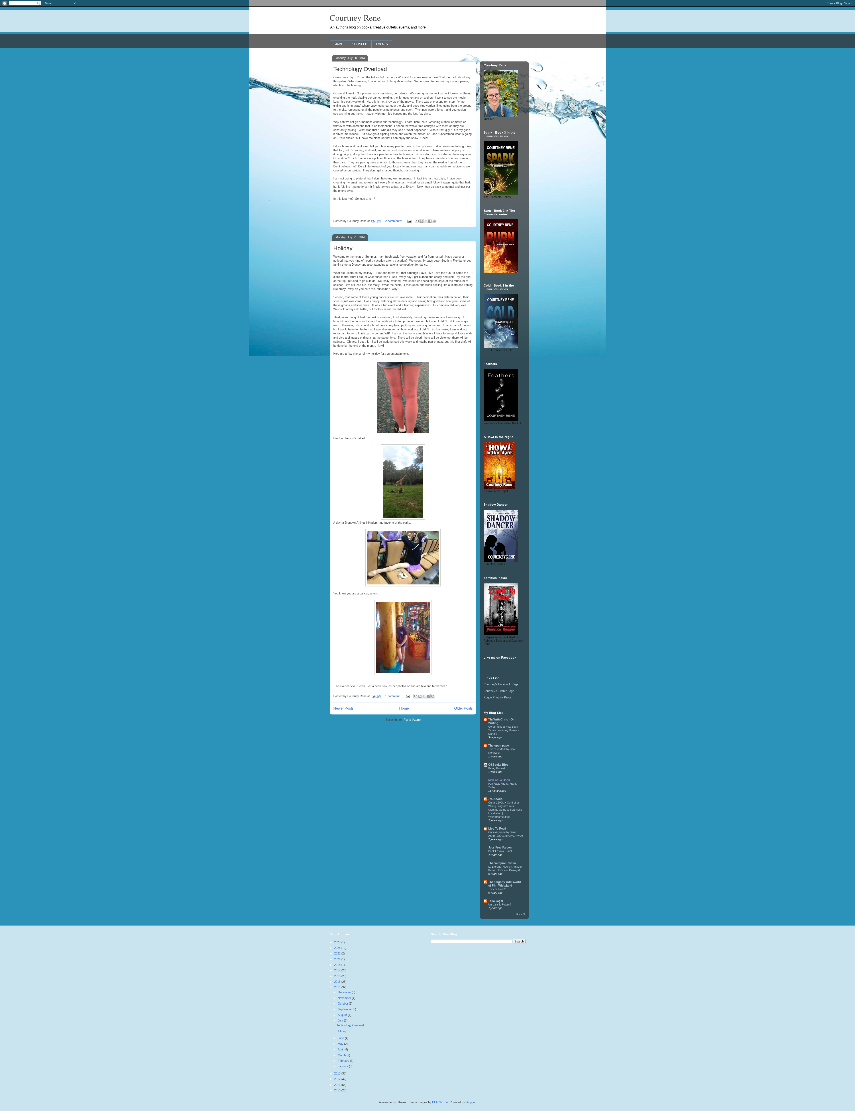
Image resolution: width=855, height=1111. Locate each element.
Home (404, 708)
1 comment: (393, 696)
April (341, 1049)
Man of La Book (499, 780)
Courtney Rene (355, 17)
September (345, 1009)
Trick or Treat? (497, 889)
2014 (337, 987)
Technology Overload (360, 69)
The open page (498, 745)
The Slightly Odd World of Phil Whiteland (504, 883)
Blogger (470, 1102)
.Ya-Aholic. (495, 799)
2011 (337, 1085)
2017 (337, 970)
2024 (337, 948)
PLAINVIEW (440, 1102)
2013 (337, 1073)
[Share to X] (425, 221)
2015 (337, 981)
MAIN (338, 44)
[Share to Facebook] (430, 221)
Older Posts (463, 708)
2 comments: (394, 221)
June (341, 1038)
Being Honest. (496, 768)
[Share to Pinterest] (434, 221)
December (345, 992)
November (345, 998)
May (341, 1044)
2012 (337, 1079)
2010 (337, 1090)
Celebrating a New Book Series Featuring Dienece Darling (503, 730)
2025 (337, 942)
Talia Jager (495, 901)
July (341, 1020)
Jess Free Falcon (500, 847)
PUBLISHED (359, 44)
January (343, 1066)
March (342, 1055)
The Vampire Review (502, 863)
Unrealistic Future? (499, 904)
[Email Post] (409, 221)
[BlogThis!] (421, 221)
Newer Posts (343, 708)
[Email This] (417, 221)
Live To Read (497, 828)
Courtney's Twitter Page (499, 691)
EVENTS (382, 44)
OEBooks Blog (498, 764)
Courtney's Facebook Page (501, 684)
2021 (337, 959)
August (343, 1015)
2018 (337, 965)
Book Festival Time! (500, 851)
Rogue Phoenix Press (498, 697)
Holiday (342, 248)
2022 (337, 953)
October (343, 1003)
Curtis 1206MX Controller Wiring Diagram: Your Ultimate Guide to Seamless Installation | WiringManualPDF (505, 809)
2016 (337, 976)
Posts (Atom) (412, 719)
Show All (520, 914)
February (344, 1060)
